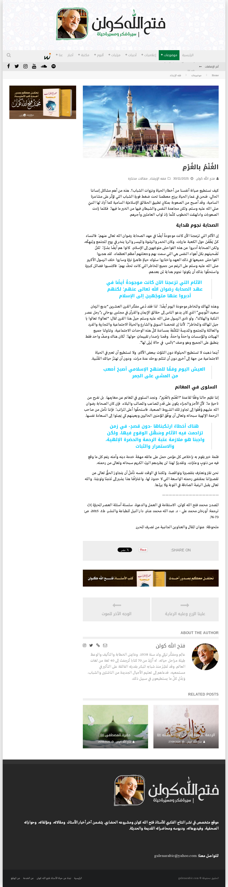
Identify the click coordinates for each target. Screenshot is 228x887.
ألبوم (100, 55)
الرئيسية (187, 55)
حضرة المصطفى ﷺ (115, 734)
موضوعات (170, 55)
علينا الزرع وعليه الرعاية (185, 614)
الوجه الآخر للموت (116, 614)
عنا (61, 55)
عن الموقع (15, 878)
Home (215, 75)
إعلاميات (150, 55)
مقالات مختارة (138, 179)
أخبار (70, 55)
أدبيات (132, 55)
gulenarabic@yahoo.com (175, 856)
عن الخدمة (28, 878)
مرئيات (115, 55)
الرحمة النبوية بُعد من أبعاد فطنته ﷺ (186, 734)
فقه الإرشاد (158, 179)
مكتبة (85, 55)
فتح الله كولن (205, 179)
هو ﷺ (191, 67)
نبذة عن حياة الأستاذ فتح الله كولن (54, 878)
